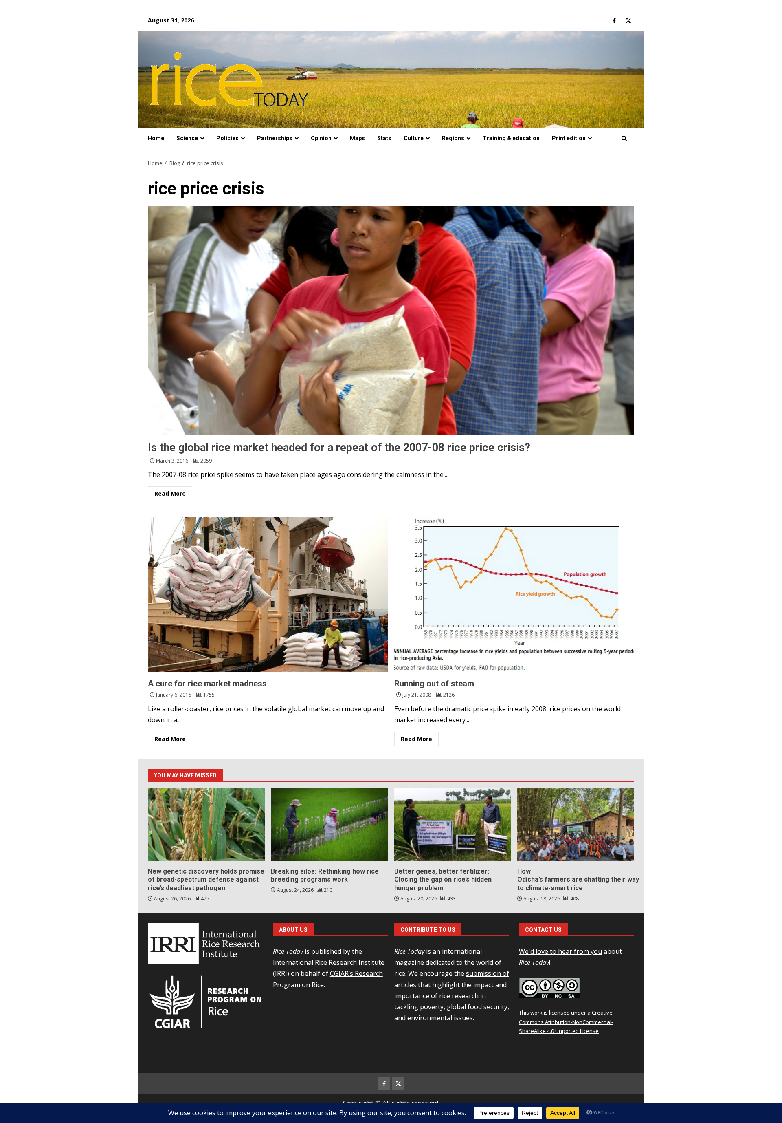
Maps (357, 138)
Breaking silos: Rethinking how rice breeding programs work (329, 824)
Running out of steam (514, 594)
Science (187, 138)
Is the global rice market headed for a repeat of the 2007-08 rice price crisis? (391, 320)
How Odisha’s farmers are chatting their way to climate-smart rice (575, 824)
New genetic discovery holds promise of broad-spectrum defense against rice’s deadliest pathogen (206, 824)
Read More (170, 493)
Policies (227, 138)
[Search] (624, 138)
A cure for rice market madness (268, 594)
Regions (453, 138)
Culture (414, 138)
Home (156, 138)
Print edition (569, 138)
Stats (384, 138)
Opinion (321, 138)
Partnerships (274, 138)
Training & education (511, 138)
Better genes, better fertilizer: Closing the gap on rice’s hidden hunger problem (452, 824)
